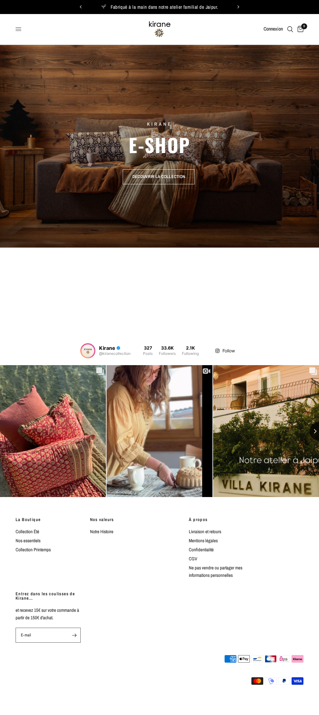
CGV (193, 558)
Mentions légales (203, 540)
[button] (159, 176)
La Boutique (28, 519)
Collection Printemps (33, 549)
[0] (299, 29)
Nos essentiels (28, 540)
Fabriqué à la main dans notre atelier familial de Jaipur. (164, 7)
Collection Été (27, 531)
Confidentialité (201, 549)
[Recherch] (290, 29)
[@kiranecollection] (88, 351)
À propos (198, 519)
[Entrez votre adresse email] (74, 635)
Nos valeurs (102, 519)
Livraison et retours (205, 531)
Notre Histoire (101, 531)
